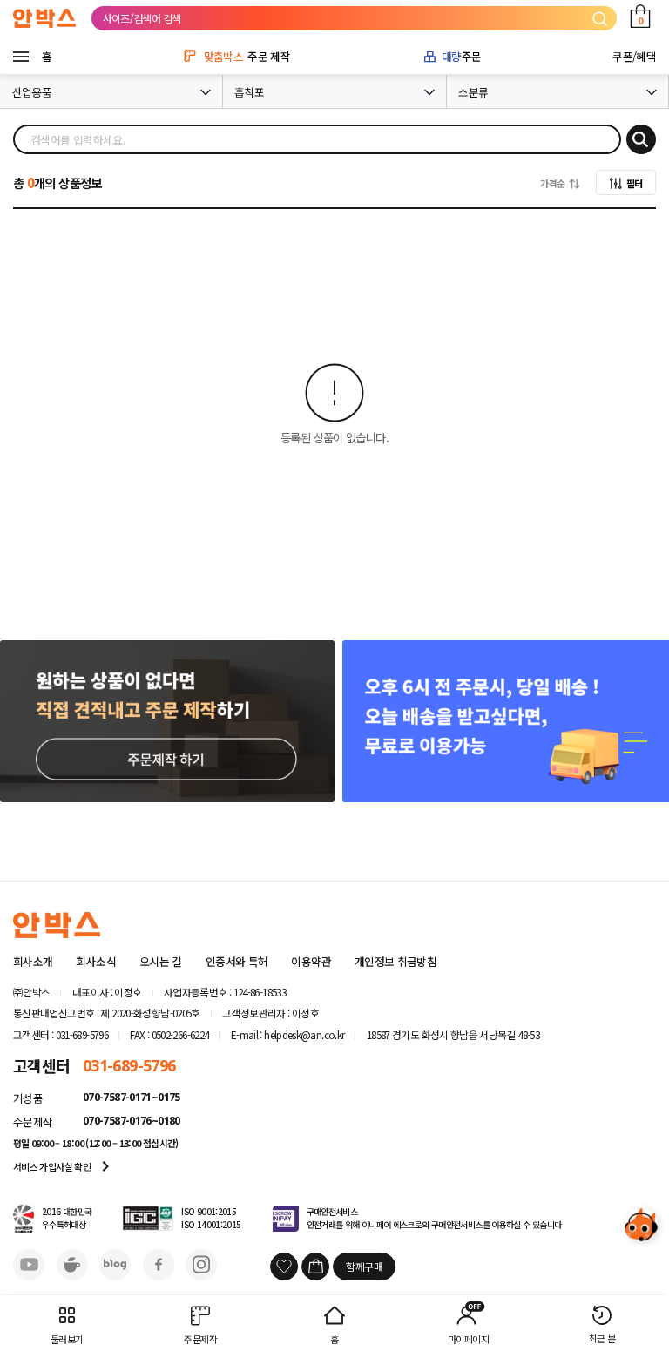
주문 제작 (247, 56)
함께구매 (364, 1266)
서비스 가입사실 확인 (64, 1166)
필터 (634, 183)
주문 (462, 56)
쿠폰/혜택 (634, 56)
